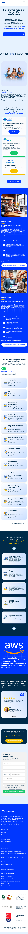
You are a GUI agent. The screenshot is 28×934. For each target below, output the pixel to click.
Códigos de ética (5, 839)
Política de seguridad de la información (10, 881)
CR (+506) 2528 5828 (6, 867)
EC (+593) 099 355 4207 (7, 864)
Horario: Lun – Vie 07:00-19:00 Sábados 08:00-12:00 (13, 857)
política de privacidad (15, 789)
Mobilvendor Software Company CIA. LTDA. (11, 851)
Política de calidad (5, 883)
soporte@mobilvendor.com (7, 869)
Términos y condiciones (7, 885)
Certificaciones (5, 844)
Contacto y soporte (6, 837)
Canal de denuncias (6, 841)
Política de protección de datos (8, 878)
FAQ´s (2, 834)
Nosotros (3, 832)
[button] (24, 3)
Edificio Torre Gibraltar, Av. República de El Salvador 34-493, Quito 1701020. (13, 854)
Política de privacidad (6, 876)
